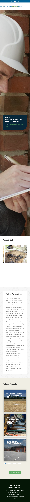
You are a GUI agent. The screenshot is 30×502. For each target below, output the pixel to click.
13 (19, 463)
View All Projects (15, 472)
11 (16, 463)
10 (15, 463)
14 (20, 463)
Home (6, 124)
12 (18, 463)
